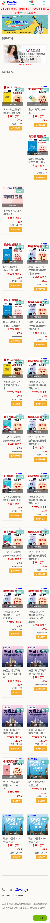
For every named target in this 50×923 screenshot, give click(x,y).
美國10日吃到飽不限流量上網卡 (11, 731)
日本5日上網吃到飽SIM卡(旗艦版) (12, 111)
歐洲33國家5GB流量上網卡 (11, 840)
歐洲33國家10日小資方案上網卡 (12, 268)
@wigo (21, 889)
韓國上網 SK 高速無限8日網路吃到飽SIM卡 (37, 500)
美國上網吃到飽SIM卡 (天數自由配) (12, 674)
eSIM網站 (24, 12)
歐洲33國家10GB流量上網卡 (37, 840)
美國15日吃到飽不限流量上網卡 (36, 731)
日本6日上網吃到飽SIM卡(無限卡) (12, 498)
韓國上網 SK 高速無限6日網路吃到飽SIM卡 (37, 385)
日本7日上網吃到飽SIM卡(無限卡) (12, 553)
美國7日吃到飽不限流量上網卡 (37, 672)
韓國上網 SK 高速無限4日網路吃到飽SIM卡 (37, 270)
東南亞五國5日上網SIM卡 (12, 212)
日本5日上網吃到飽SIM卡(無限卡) (12, 438)
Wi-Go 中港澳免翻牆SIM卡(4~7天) (11, 785)
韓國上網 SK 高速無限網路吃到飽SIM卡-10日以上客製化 (37, 616)
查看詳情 (12, 104)
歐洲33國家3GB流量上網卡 (36, 783)
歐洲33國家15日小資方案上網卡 (12, 323)
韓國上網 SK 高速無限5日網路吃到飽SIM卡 (37, 325)
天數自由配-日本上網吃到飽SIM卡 (12, 385)
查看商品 (16, 403)
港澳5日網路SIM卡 (37, 111)
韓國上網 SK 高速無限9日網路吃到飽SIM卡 (37, 555)
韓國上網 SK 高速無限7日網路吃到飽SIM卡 (37, 440)
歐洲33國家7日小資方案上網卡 (36, 160)
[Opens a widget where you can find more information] (40, 918)
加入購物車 (15, 128)
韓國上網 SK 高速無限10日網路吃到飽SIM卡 (11, 615)
